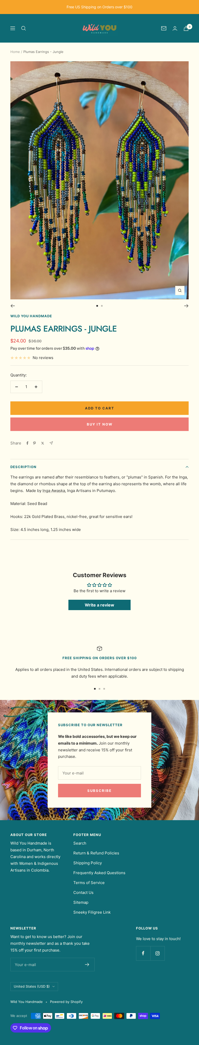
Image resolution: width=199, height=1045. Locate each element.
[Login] (175, 28)
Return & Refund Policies (96, 853)
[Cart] (186, 28)
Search (79, 843)
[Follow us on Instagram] (157, 953)
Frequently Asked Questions (99, 872)
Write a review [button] (99, 605)
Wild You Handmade (31, 316)
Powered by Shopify (66, 1002)
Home (15, 52)
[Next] (186, 306)
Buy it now (99, 424)
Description (23, 467)
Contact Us (83, 892)
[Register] (87, 964)
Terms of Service (89, 882)
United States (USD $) (32, 986)
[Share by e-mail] (51, 443)
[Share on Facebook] (27, 443)
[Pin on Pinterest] (34, 443)
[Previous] (12, 306)
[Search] (23, 28)
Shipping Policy (87, 862)
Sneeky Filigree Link (92, 912)
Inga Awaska (53, 490)
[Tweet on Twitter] (42, 443)
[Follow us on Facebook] (143, 953)
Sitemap (80, 902)
